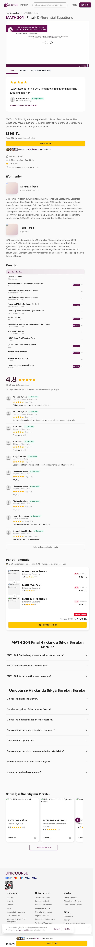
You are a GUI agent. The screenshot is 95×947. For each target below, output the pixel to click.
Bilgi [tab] (12, 70)
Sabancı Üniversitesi (43, 905)
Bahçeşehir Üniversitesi (45, 919)
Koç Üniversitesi (12, 13)
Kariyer (67, 920)
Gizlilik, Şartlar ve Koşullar (74, 923)
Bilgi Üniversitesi (42, 916)
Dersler (24, 5)
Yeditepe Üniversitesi (44, 923)
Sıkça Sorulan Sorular (73, 905)
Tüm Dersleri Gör (44, 847)
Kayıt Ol (10, 901)
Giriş (74, 5)
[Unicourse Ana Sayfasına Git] (11, 5)
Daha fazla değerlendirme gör (45, 547)
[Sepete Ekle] (35, 837)
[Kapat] (88, 927)
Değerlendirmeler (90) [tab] (41, 70)
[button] (45, 278)
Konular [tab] (23, 70)
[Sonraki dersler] (77, 820)
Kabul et (57, 929)
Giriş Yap (10, 897)
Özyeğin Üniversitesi (43, 912)
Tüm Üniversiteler (42, 897)
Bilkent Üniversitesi (43, 908)
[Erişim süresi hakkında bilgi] (37, 168)
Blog (9, 908)
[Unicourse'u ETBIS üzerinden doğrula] (9, 885)
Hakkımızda (68, 916)
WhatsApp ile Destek (72, 901)
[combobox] (50, 5)
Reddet (67, 929)
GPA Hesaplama (13, 916)
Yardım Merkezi (70, 897)
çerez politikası (25, 930)
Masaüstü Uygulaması (16, 912)
